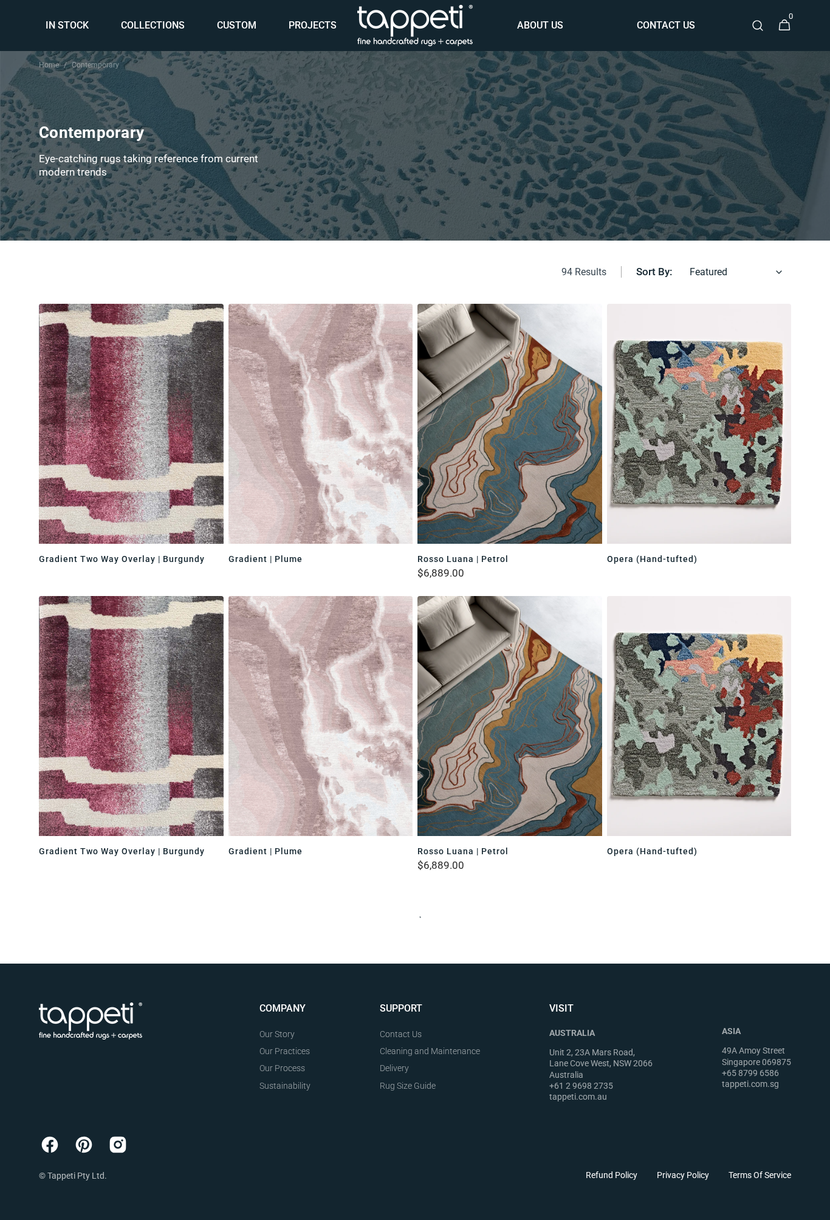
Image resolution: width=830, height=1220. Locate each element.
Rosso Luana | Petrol (463, 559)
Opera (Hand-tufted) (652, 559)
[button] (757, 25)
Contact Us (401, 1034)
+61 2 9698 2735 (581, 1086)
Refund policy (611, 1175)
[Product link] (131, 440)
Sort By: (654, 272)
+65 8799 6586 (750, 1073)
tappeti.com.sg (750, 1084)
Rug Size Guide (408, 1086)
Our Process (282, 1068)
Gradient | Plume (265, 559)
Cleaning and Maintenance (430, 1051)
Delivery (394, 1068)
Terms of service (760, 1175)
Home (49, 65)
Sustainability (284, 1086)
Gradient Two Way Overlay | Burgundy (122, 559)
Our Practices (284, 1051)
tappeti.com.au (578, 1097)
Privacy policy (683, 1175)
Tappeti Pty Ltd (76, 1176)
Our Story (277, 1034)
